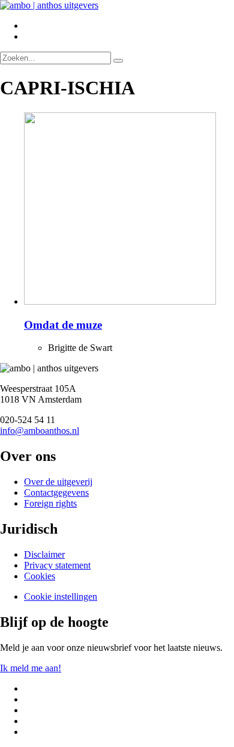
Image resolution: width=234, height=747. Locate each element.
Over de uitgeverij (58, 482)
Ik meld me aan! (30, 668)
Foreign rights (50, 503)
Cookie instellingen (60, 596)
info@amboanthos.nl (39, 430)
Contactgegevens (56, 492)
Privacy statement (57, 565)
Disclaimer (44, 554)
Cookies (39, 576)
